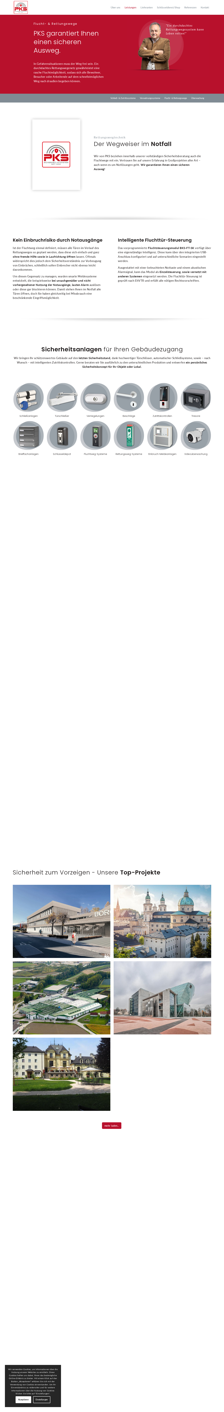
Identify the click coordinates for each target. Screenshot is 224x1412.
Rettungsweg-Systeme (129, 435)
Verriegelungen (95, 397)
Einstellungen (42, 1399)
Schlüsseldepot (62, 435)
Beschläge (129, 397)
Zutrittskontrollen (162, 397)
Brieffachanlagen (28, 435)
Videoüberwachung (196, 435)
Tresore (196, 397)
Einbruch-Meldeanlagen (162, 435)
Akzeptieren (23, 1399)
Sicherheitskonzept (94, 367)
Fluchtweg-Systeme (95, 435)
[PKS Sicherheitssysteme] (21, 7)
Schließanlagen (28, 397)
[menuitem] (115, 7)
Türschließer (62, 397)
